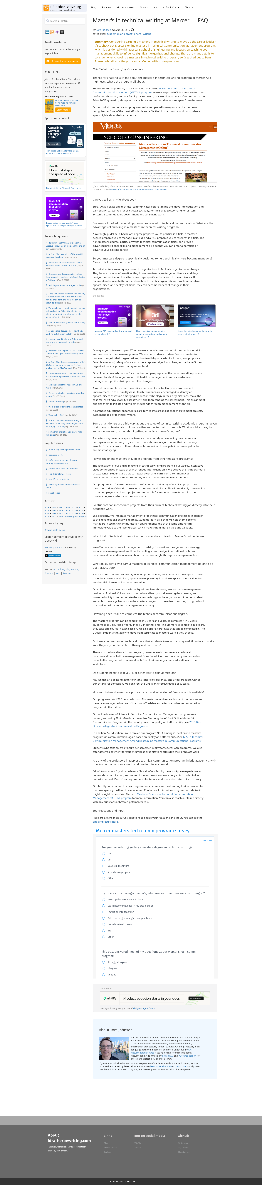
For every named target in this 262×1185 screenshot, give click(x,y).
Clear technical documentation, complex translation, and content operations (151, 334)
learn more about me (161, 1066)
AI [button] (154, 7)
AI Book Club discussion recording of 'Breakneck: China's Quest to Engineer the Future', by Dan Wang (64, 423)
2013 (53, 513)
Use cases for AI (55, 455)
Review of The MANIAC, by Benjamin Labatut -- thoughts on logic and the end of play (65, 245)
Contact (107, 1152)
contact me (180, 1066)
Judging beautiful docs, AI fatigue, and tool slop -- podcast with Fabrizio (64, 341)
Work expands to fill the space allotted (65, 406)
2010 (74, 513)
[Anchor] (68, 42)
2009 (81, 513)
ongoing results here (105, 821)
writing (147, 34)
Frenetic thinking (56, 401)
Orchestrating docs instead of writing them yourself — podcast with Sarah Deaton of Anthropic (65, 277)
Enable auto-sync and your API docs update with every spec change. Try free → (65, 224)
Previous (49, 573)
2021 (81, 507)
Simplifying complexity (58, 479)
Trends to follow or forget (59, 473)
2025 (53, 507)
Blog (93, 7)
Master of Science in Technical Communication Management (138, 189)
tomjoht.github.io (53, 547)
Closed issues (184, 1152)
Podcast (106, 7)
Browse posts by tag (55, 530)
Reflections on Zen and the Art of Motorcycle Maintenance (62, 462)
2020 (47, 510)
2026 (47, 507)
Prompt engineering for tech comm (64, 449)
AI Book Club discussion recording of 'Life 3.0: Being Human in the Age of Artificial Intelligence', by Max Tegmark (66, 365)
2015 (81, 510)
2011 (67, 513)
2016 (74, 510)
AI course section (187, 1055)
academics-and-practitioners (124, 34)
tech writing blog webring (66, 569)
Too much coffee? (56, 415)
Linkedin (137, 1147)
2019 (53, 510)
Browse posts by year (76, 516)
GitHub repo (183, 1143)
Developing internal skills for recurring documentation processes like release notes (65, 375)
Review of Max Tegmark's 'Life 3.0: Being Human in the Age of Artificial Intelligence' (65, 352)
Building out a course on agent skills (64, 285)
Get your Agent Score (144, 1008)
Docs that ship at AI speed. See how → (63, 188)
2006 (60, 516)
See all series (54, 492)
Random (67, 573)
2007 (53, 516)
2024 (60, 507)
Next (58, 573)
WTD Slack (138, 1143)
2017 (67, 510)
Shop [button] (143, 7)
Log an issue (183, 1147)
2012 (60, 513)
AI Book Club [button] (170, 7)
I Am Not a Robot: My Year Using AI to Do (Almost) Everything (67, 103)
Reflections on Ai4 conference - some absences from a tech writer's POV (64, 264)
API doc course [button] (124, 7)
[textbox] (65, 20)
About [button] (188, 7)
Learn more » (63, 109)
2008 (47, 516)
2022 (74, 507)
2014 (47, 513)
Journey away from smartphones (63, 468)
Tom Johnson (103, 30)
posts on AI (167, 1055)
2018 (60, 510)
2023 (67, 507)
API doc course (110, 1147)
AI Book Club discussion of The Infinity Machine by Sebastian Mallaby (64, 332)
